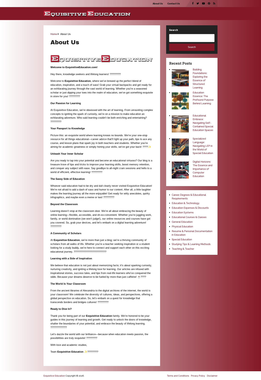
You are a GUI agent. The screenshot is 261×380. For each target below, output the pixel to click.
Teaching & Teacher (183, 248)
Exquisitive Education (54, 376)
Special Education (182, 239)
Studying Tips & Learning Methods (191, 244)
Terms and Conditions (178, 376)
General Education (182, 221)
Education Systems (183, 212)
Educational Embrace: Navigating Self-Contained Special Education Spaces (203, 123)
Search (173, 30)
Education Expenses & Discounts (190, 207)
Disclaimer (212, 376)
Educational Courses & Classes (189, 217)
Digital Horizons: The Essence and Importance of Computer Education (202, 169)
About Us (158, 3)
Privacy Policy (198, 376)
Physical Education (182, 226)
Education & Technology (185, 203)
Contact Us (173, 3)
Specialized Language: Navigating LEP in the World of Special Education (203, 146)
